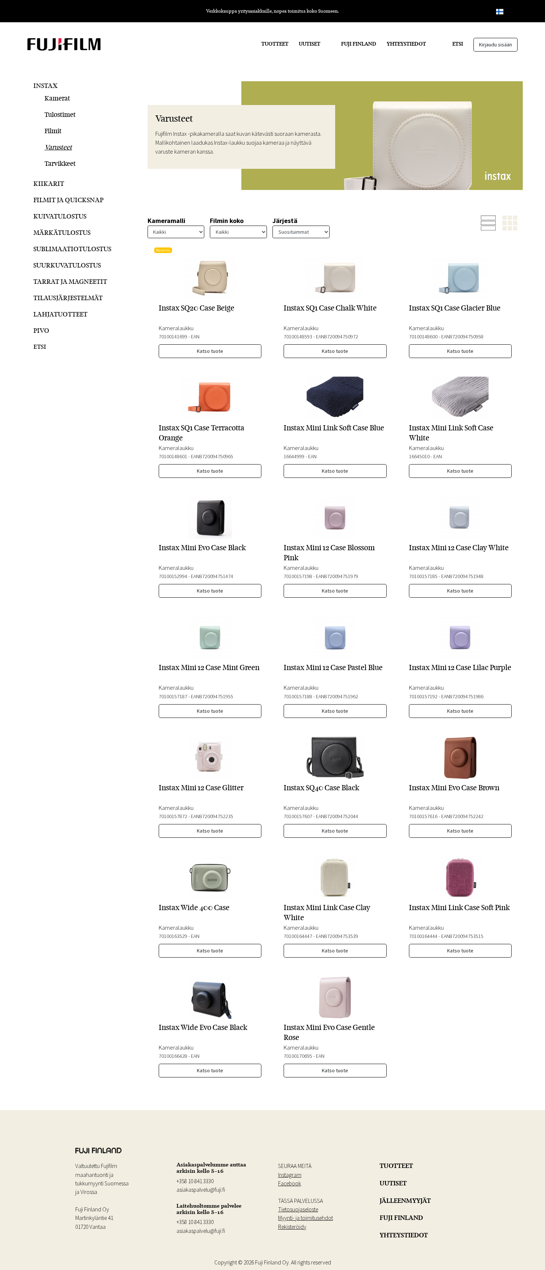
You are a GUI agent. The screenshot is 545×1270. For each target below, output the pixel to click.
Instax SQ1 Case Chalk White (330, 308)
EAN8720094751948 (462, 576)
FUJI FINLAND (358, 43)
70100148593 (298, 336)
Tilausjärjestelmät (68, 297)
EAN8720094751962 (337, 696)
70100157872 (173, 816)
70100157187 (173, 696)
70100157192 (423, 696)
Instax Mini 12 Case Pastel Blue (333, 667)
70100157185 (423, 576)
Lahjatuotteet (60, 314)
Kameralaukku (176, 328)
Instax (45, 85)
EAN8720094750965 (212, 456)
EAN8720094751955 (212, 696)
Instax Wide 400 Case (194, 907)
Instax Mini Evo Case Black (202, 547)
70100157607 (298, 816)
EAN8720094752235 (212, 816)
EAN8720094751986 (462, 696)
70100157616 (423, 816)
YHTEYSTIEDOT (406, 43)
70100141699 (173, 336)
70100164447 (298, 936)
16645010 (419, 456)
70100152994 (173, 576)
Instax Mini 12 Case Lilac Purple (460, 667)
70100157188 (298, 696)
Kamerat (57, 98)
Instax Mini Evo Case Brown (454, 787)
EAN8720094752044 (337, 816)
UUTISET (309, 43)
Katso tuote (210, 351)
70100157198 (298, 576)
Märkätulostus (61, 232)
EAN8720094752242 (462, 816)
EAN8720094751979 (337, 576)
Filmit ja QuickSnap (68, 200)
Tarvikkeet (60, 163)
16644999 (294, 456)
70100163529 (173, 936)
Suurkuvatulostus (67, 265)
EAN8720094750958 (462, 336)
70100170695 (298, 1056)
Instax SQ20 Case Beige (196, 308)
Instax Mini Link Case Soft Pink (459, 907)
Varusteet (58, 147)
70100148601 (173, 456)
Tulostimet (60, 114)
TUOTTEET (274, 43)
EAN (195, 336)
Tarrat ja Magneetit (70, 281)
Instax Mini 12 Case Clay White (459, 547)
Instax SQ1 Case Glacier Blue (455, 308)
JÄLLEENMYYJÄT (405, 1200)
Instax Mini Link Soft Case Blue (334, 428)
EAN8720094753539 (337, 936)
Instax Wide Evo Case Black (203, 1027)
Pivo (41, 330)
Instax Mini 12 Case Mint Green (209, 667)
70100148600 (423, 336)
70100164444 (423, 936)
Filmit (53, 131)
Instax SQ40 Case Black (321, 787)
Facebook (289, 1183)
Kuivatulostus (59, 216)
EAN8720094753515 (462, 936)
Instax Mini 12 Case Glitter (201, 787)
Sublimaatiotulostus (72, 249)
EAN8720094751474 (212, 576)
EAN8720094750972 (337, 336)
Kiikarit (48, 183)
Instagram (289, 1174)
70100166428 (173, 1056)
